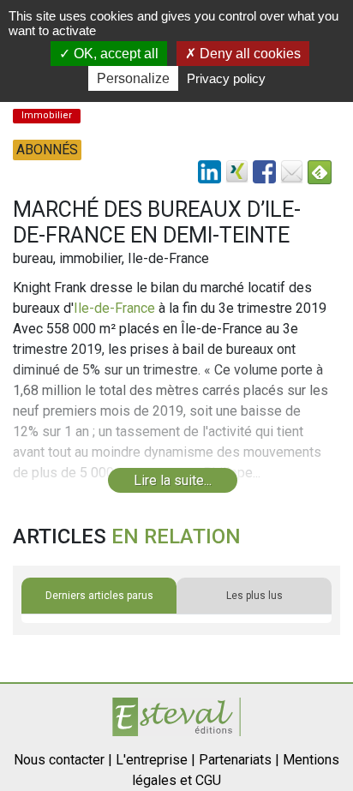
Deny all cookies (248, 53)
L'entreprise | (155, 760)
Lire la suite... (173, 480)
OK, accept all (114, 53)
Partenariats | (239, 760)
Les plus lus (254, 596)
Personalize (133, 78)
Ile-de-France (114, 308)
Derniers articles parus (99, 596)
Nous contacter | (63, 760)
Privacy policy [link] (226, 78)
